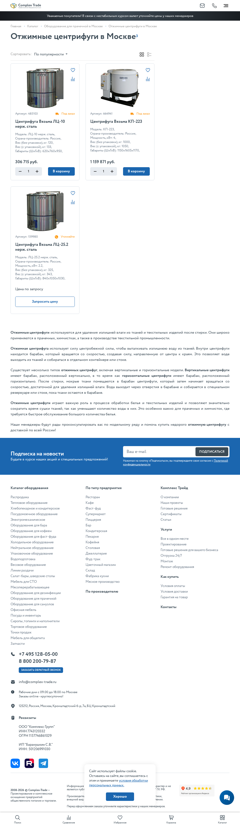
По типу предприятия (104, 488)
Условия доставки (174, 591)
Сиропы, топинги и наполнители (35, 621)
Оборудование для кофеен (31, 531)
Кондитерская (96, 531)
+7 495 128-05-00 (38, 654)
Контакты (168, 607)
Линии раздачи (22, 570)
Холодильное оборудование (32, 542)
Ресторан (93, 497)
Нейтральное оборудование (32, 548)
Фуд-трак (93, 559)
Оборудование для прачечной (33, 598)
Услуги (166, 529)
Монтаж (167, 561)
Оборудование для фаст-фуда (33, 536)
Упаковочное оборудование (32, 553)
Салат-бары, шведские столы (33, 576)
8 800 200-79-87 (37, 661)
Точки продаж (21, 632)
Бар (88, 525)
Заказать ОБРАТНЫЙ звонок (41, 670)
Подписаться (212, 451)
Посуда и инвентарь (26, 615)
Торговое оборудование (29, 626)
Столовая (93, 548)
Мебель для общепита (28, 638)
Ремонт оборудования (177, 567)
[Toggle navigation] (226, 5)
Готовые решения (174, 508)
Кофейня (92, 542)
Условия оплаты (173, 586)
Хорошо (120, 796)
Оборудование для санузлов (32, 604)
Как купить (170, 576)
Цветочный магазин (101, 564)
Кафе (90, 503)
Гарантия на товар (174, 597)
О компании (170, 497)
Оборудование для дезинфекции (36, 593)
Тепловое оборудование (29, 503)
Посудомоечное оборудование (34, 514)
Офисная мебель (23, 610)
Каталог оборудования (29, 488)
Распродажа (20, 497)
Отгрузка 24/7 (171, 555)
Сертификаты (171, 514)
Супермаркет (96, 514)
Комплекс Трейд (174, 488)
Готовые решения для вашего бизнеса (189, 550)
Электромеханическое (28, 519)
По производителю (102, 591)
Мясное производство (103, 581)
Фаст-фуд (93, 508)
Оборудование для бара (29, 525)
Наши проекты (172, 503)
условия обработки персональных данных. (118, 783)
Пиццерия (93, 519)
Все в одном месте (175, 538)
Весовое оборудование (28, 564)
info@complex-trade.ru (37, 682)
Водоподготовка (23, 559)
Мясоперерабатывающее (30, 587)
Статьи (166, 519)
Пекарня (92, 536)
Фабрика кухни (97, 576)
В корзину (61, 171)
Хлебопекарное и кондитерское (35, 508)
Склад (90, 570)
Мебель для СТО (24, 581)
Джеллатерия (96, 553)
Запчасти (18, 643)
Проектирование (174, 544)
